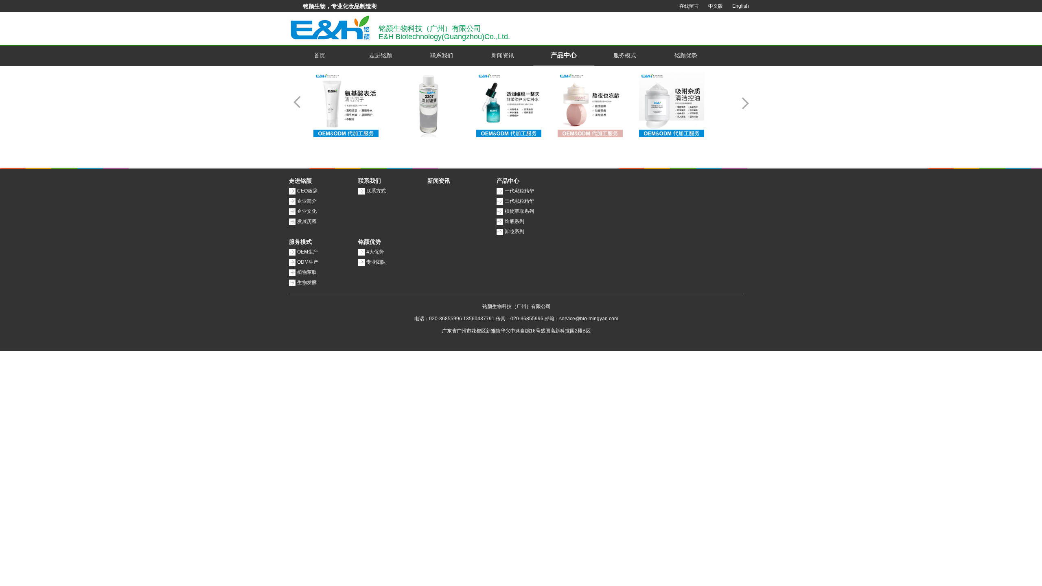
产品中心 (564, 55)
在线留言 (689, 6)
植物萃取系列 (519, 211)
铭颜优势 (685, 55)
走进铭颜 (380, 55)
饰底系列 (514, 221)
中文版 (715, 6)
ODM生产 (307, 262)
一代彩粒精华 (519, 191)
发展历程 (307, 221)
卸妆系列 (514, 231)
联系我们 (441, 55)
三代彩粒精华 (519, 201)
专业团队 (376, 262)
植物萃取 (307, 272)
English (740, 6)
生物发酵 (307, 282)
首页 (319, 55)
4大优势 (375, 252)
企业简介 (307, 201)
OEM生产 (307, 252)
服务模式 (624, 55)
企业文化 (307, 211)
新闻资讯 (502, 55)
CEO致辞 (307, 191)
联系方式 (376, 191)
